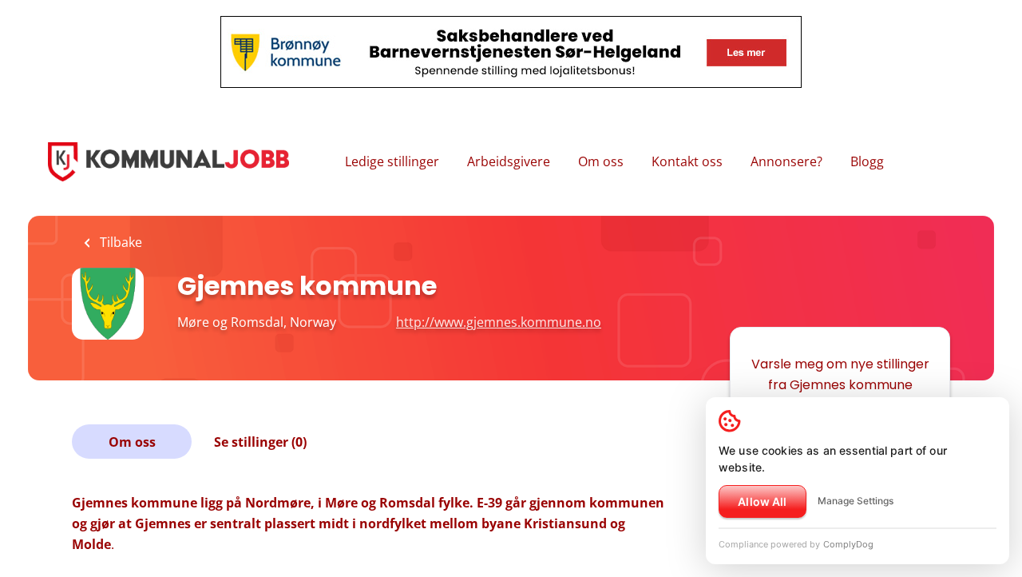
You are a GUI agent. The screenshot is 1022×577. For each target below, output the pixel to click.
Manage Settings (855, 501)
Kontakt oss (687, 161)
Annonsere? (786, 161)
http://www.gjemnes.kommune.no (498, 322)
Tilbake (119, 242)
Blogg (867, 161)
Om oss (601, 161)
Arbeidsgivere (508, 161)
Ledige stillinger (392, 161)
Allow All (762, 501)
